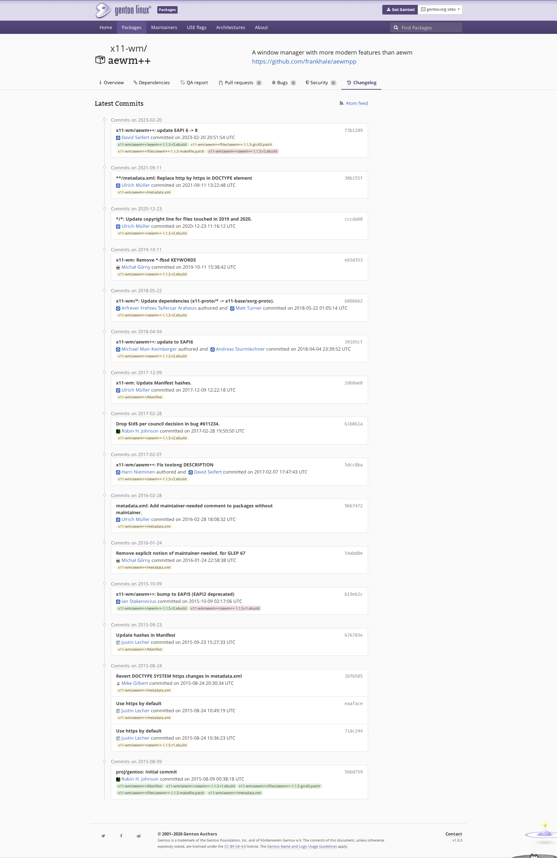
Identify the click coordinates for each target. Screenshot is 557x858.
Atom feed (356, 103)
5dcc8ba (354, 464)
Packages (132, 27)
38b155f (354, 178)
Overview (113, 82)
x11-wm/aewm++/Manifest (140, 397)
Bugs (285, 82)
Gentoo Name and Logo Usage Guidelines (302, 846)
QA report (196, 82)
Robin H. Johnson (140, 431)
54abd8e (354, 553)
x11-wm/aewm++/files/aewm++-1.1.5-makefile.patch (161, 151)
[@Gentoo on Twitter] (103, 836)
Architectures (230, 27)
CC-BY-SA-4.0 (235, 846)
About (261, 27)
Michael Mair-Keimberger (149, 349)
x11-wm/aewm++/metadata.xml (144, 192)
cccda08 (354, 219)
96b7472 (354, 505)
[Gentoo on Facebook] (121, 836)
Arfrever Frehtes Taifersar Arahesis (159, 308)
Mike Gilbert (135, 683)
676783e (354, 635)
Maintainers (164, 27)
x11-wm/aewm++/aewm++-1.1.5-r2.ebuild (243, 151)
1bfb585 (354, 676)
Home (106, 27)
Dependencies (154, 82)
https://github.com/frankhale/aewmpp (304, 61)
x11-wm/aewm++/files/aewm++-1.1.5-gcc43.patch (231, 144)
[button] (400, 10)
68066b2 (354, 301)
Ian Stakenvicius (139, 601)
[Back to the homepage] (123, 10)
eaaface (354, 703)
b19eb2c (354, 594)
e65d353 (354, 260)
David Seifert (135, 137)
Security (321, 82)
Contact (453, 834)
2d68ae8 (354, 382)
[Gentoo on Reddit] (138, 836)
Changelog (364, 82)
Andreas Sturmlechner (240, 349)
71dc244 (354, 730)
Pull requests (242, 82)
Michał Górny (136, 267)
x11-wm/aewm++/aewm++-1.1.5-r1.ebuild (225, 608)
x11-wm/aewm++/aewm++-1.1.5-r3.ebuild (152, 144)
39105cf (354, 341)
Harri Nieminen (138, 472)
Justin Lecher (136, 642)
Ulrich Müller (136, 185)
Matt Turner (249, 308)
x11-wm (127, 48)
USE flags (197, 27)
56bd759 (354, 771)
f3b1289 (354, 130)
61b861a (354, 423)
